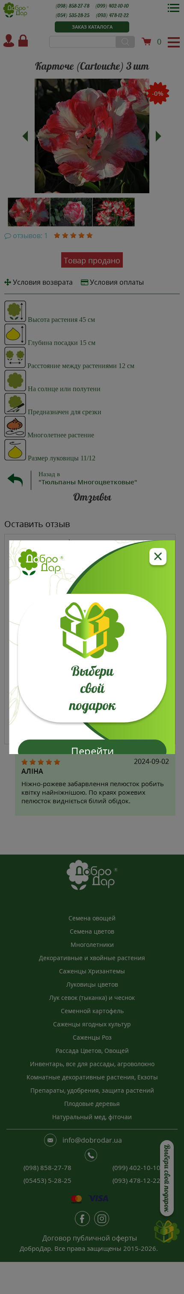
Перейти (92, 751)
